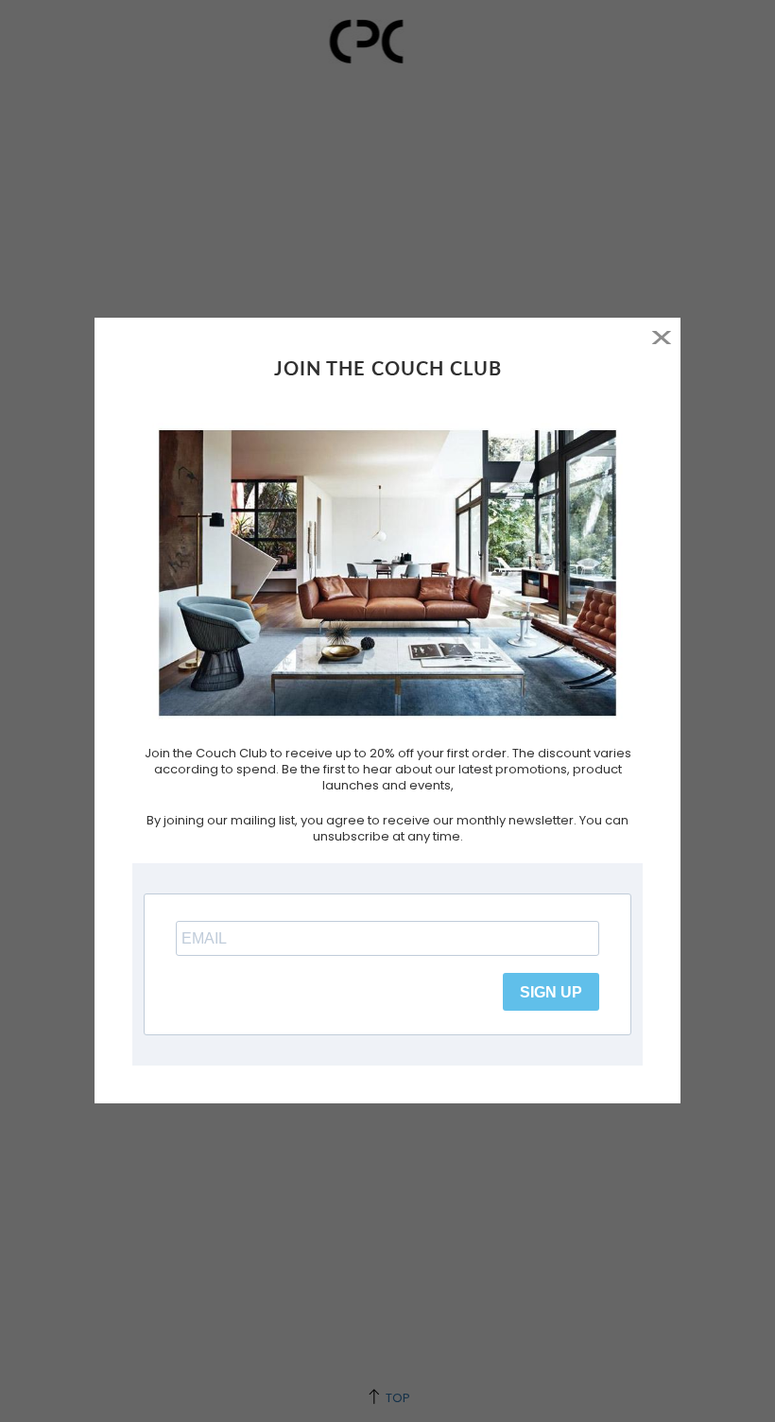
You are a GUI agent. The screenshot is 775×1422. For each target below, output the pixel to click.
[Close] (661, 337)
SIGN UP (551, 992)
